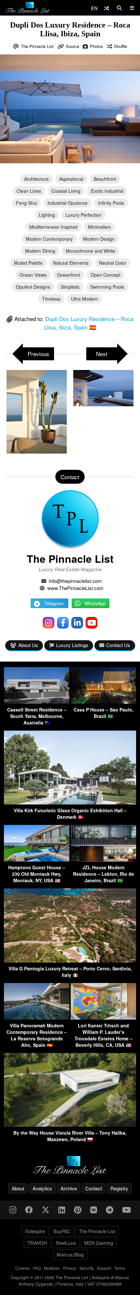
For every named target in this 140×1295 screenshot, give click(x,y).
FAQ (37, 1268)
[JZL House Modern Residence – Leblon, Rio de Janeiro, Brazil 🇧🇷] (103, 859)
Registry (119, 1188)
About (18, 1188)
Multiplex (52, 1268)
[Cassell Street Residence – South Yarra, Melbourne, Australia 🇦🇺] (36, 701)
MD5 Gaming (98, 1242)
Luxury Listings (72, 645)
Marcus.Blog (70, 1254)
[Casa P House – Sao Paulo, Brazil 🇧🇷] (103, 701)
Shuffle (120, 46)
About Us (28, 645)
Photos (96, 46)
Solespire (35, 1231)
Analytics (42, 1188)
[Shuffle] (106, 8)
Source (72, 46)
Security (86, 1268)
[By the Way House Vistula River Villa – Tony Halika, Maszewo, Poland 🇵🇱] (70, 1124)
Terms (119, 1268)
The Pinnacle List (37, 46)
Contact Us (118, 645)
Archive (69, 1188)
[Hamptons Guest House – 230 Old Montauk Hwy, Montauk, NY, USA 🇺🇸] (36, 859)
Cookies (22, 1268)
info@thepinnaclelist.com (75, 580)
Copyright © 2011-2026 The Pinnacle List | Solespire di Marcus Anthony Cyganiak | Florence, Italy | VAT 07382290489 (70, 1280)
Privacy (69, 1268)
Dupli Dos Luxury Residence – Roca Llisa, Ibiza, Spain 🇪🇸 (89, 323)
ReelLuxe (66, 1242)
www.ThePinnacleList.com (75, 587)
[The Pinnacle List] (70, 1165)
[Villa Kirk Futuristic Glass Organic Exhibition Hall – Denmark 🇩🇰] (70, 802)
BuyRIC (61, 1231)
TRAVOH (37, 1242)
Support (104, 1268)
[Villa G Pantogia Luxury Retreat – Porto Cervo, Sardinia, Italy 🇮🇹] (70, 960)
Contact (93, 1188)
